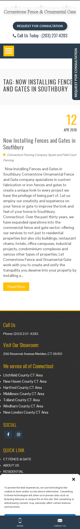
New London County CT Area (25, 412)
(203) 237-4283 (26, 333)
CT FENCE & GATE (17, 459)
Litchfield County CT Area (23, 375)
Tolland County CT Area (21, 400)
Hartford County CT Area (22, 387)
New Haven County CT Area (25, 381)
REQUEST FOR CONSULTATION (40, 26)
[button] (73, 479)
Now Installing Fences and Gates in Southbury (39, 143)
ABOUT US (11, 465)
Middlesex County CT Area (23, 393)
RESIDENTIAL (13, 471)
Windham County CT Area (23, 406)
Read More (16, 286)
